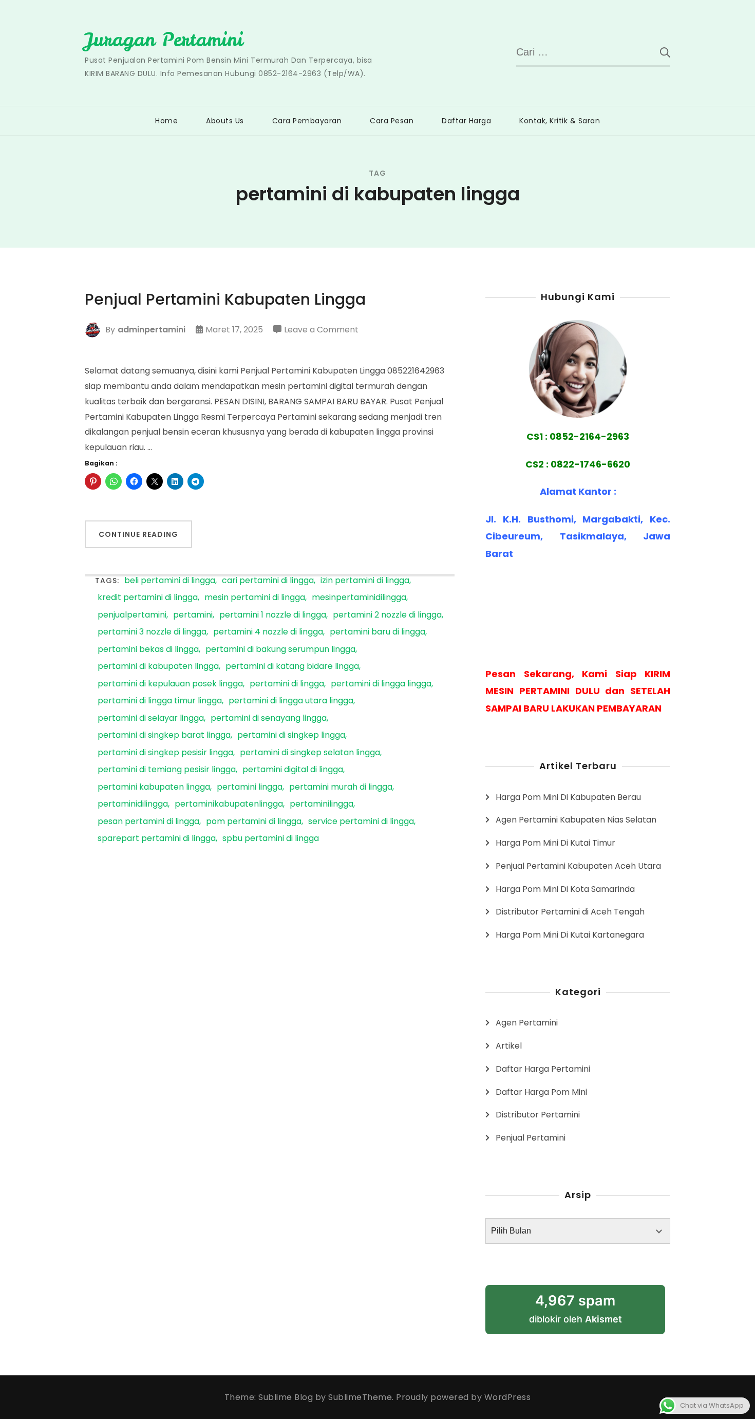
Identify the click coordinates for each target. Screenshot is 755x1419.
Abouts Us (225, 121)
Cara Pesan (391, 121)
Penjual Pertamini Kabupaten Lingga (225, 299)
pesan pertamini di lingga (148, 821)
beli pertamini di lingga (169, 580)
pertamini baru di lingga (377, 632)
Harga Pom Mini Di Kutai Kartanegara (570, 935)
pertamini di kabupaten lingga (158, 666)
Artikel (509, 1046)
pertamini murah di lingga (340, 787)
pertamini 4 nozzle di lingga (268, 632)
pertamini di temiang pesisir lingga (167, 769)
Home (166, 121)
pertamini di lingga (287, 684)
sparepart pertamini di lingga (157, 838)
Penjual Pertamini (530, 1138)
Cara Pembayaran (307, 121)
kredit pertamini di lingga (148, 597)
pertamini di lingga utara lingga (291, 701)
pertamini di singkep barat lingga (164, 735)
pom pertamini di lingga (253, 821)
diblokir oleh (575, 1308)
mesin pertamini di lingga (254, 597)
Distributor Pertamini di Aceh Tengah (570, 912)
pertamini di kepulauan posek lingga (170, 684)
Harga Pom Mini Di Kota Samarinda (565, 889)
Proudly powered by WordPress (463, 1397)
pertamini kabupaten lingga (154, 787)
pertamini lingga (249, 787)
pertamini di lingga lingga (381, 684)
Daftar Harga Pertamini (543, 1069)
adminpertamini (151, 329)
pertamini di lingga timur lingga (160, 701)
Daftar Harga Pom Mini (541, 1092)
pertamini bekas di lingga (148, 649)
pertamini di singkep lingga (291, 735)
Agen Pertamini (527, 1023)
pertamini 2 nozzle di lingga (387, 615)
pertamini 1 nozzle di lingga (272, 615)
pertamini (193, 615)
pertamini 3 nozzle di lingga (152, 632)
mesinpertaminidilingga (359, 597)
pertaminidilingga (133, 804)
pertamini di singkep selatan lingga (310, 753)
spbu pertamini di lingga (270, 838)
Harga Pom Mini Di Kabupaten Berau (568, 797)
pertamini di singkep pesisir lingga (165, 753)
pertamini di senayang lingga (269, 718)
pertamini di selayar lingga (151, 718)
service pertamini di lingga (361, 821)
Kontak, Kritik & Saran (559, 121)
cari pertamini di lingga (268, 580)
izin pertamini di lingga (364, 580)
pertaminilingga (321, 804)
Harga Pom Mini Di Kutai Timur (555, 843)
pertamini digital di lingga (292, 769)
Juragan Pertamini (164, 39)
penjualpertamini (132, 615)
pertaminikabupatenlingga (229, 804)
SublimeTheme (360, 1397)
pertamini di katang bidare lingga (292, 666)
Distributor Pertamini (538, 1115)
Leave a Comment (321, 330)
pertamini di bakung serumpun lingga (280, 649)
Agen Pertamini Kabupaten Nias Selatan (576, 820)
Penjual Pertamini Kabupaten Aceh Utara (578, 866)
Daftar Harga (466, 121)
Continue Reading (138, 534)
